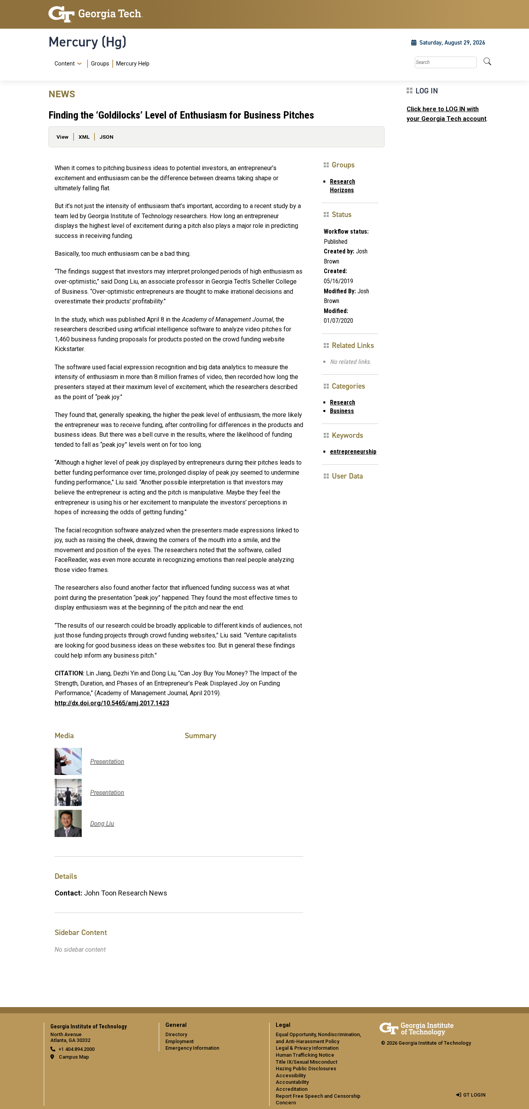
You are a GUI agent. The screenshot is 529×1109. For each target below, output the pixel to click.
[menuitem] (100, 63)
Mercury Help (132, 63)
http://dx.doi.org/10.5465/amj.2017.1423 (112, 703)
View (63, 137)
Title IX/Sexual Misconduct (306, 1062)
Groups (100, 63)
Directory (176, 1034)
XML (84, 137)
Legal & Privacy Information (307, 1048)
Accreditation (291, 1089)
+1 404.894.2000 (76, 1049)
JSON (106, 137)
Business (342, 411)
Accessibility (291, 1075)
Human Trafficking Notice (305, 1055)
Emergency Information (192, 1048)
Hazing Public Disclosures (306, 1068)
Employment (179, 1041)
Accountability (292, 1082)
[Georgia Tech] (98, 14)
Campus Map (74, 1057)
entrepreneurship (353, 451)
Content (65, 64)
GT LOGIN (474, 1095)
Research (342, 402)
